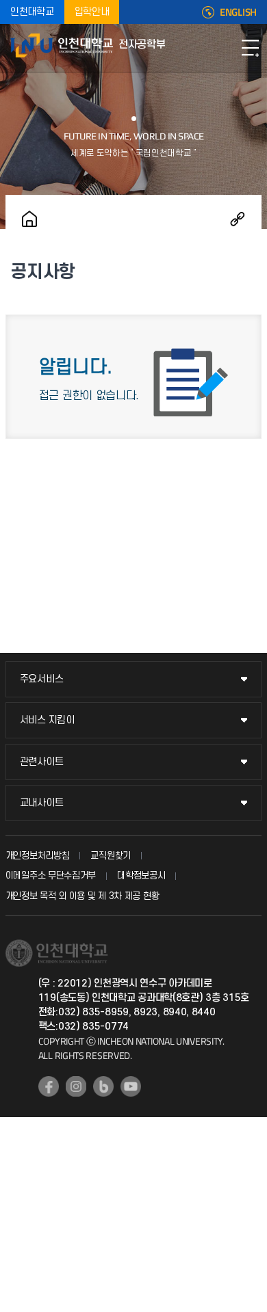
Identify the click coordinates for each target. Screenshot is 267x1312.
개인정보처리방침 (37, 856)
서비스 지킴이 (47, 720)
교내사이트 (42, 803)
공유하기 (237, 219)
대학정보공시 (141, 875)
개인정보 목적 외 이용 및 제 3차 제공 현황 (82, 896)
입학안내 (92, 12)
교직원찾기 (110, 856)
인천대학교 (32, 12)
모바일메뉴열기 (250, 48)
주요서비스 (42, 679)
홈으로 (29, 219)
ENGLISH (238, 12)
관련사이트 (42, 762)
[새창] (48, 1086)
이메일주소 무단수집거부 (50, 875)
